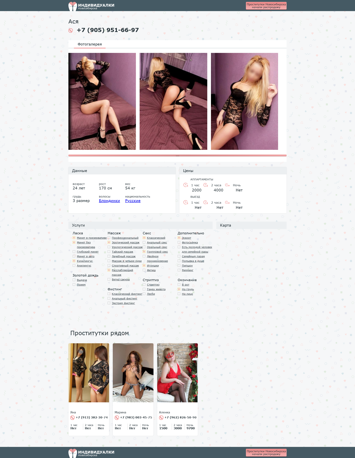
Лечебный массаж (124, 256)
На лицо (187, 293)
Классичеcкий (156, 237)
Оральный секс (157, 247)
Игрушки (153, 265)
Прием (81, 284)
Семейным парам (193, 256)
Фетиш (151, 270)
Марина (120, 412)
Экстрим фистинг (123, 303)
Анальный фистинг (124, 298)
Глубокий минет (88, 251)
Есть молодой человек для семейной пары (197, 249)
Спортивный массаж (125, 265)
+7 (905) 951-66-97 (108, 30)
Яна (73, 412)
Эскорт (186, 237)
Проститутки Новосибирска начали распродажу (266, 6)
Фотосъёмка (190, 242)
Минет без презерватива (86, 245)
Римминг (187, 270)
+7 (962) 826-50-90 (180, 417)
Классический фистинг (127, 293)
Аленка (164, 412)
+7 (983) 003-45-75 (135, 417)
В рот (185, 284)
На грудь (188, 289)
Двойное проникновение (157, 258)
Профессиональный (125, 237)
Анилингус (84, 265)
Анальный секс (157, 242)
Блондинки (109, 200)
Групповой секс (157, 251)
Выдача (82, 280)
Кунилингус (85, 260)
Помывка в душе (193, 260)
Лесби (151, 293)
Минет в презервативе (92, 237)
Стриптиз (153, 284)
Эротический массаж (125, 242)
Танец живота (156, 289)
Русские (133, 200)
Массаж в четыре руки (127, 260)
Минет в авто (85, 256)
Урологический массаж (127, 247)
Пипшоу (187, 265)
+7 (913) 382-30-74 (91, 417)
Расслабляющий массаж (122, 272)
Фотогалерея (90, 44)
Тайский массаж (122, 251)
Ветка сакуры (121, 279)
